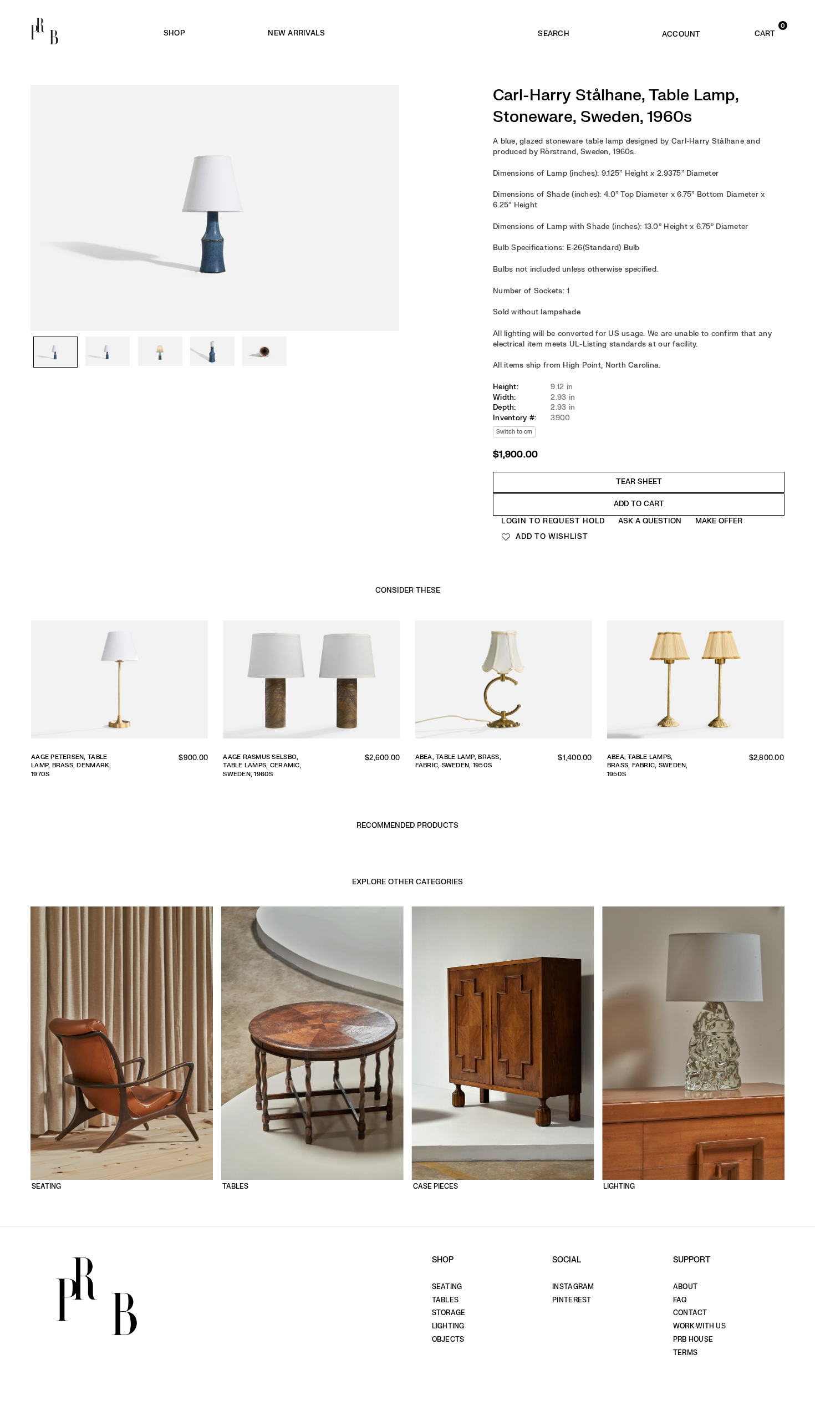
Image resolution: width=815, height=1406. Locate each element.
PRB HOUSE (693, 1339)
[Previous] (44, 183)
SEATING (447, 1286)
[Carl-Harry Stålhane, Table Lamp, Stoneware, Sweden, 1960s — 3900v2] (107, 352)
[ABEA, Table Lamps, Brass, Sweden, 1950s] (120, 682)
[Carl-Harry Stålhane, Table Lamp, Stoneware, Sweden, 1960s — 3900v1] (55, 352)
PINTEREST (571, 1300)
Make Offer (718, 521)
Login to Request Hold (553, 521)
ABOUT (685, 1286)
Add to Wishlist (550, 536)
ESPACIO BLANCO (456, 33)
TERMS (685, 1352)
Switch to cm (514, 431)
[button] (749, 31)
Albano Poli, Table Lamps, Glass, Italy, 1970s (450, 765)
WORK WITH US (699, 1326)
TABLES (445, 1300)
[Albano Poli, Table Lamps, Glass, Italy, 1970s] (504, 682)
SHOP (174, 33)
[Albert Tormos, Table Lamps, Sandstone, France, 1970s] (696, 682)
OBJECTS (448, 1339)
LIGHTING (448, 1326)
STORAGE (449, 1312)
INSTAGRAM (573, 1286)
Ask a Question (649, 521)
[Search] (553, 31)
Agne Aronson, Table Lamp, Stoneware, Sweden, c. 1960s (262, 765)
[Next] (385, 183)
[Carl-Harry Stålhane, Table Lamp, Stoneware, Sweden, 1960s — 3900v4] (212, 352)
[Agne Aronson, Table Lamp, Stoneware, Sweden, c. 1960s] (313, 682)
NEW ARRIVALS (296, 33)
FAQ (680, 1300)
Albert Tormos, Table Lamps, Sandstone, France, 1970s (647, 765)
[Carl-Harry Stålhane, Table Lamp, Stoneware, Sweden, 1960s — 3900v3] (160, 352)
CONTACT (690, 1312)
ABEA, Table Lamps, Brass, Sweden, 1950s (69, 761)
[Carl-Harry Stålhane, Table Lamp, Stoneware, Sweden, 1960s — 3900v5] (264, 352)
